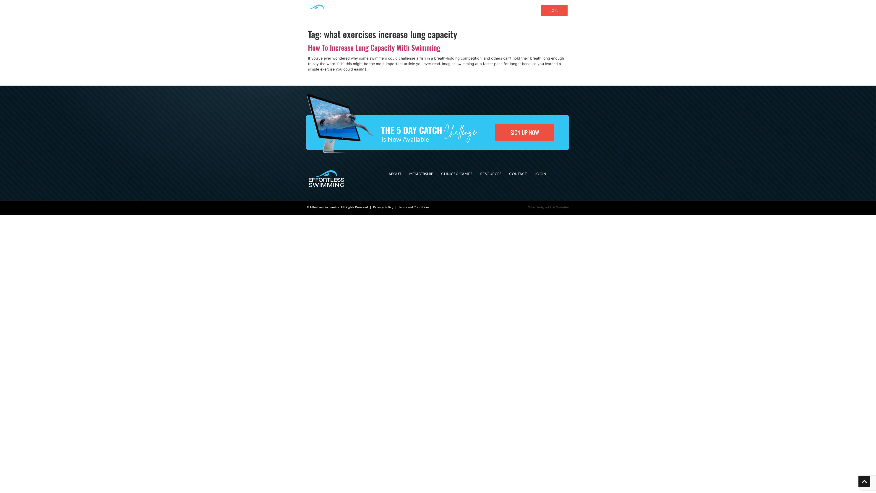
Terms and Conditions (413, 207)
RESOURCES (483, 11)
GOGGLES (460, 11)
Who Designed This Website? (548, 207)
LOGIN (528, 11)
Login (540, 173)
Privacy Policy (383, 207)
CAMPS (416, 11)
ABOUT (371, 11)
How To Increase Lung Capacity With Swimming (374, 47)
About (394, 173)
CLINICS (438, 11)
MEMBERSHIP (394, 11)
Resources (490, 173)
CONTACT (509, 11)
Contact (518, 173)
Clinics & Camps (456, 173)
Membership (421, 173)
